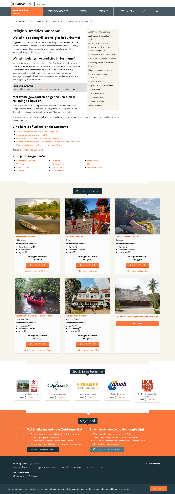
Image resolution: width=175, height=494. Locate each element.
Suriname (40, 21)
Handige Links (29, 467)
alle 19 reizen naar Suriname (30, 149)
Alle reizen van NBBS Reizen (37, 271)
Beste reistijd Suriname (98, 43)
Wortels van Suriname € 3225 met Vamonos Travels (39, 145)
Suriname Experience (25, 236)
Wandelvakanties (94, 167)
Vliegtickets (21, 164)
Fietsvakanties (58, 170)
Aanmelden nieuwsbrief (43, 449)
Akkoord (158, 488)
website (32, 397)
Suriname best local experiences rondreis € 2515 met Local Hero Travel (48, 141)
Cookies (100, 467)
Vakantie (20, 170)
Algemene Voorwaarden (46, 467)
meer (22, 397)
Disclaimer (90, 467)
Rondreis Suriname (74, 236)
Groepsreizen (58, 164)
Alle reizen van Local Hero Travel (37, 350)
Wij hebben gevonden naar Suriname (137, 316)
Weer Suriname (95, 105)
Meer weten (124, 489)
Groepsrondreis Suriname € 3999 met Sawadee (37, 138)
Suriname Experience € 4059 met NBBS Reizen (37, 131)
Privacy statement (76, 467)
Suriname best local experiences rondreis (34, 315)
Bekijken (137, 323)
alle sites (41, 3)
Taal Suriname (94, 89)
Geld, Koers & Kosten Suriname (102, 58)
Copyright (62, 467)
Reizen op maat (23, 167)
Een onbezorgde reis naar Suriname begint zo (99, 49)
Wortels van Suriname (76, 315)
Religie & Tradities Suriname (78, 21)
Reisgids (56, 21)
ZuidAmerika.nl (21, 21)
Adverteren (17, 467)
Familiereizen (93, 160)
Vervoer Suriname (96, 101)
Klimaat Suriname (96, 81)
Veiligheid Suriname (97, 97)
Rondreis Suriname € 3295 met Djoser (33, 134)
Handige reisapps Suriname (100, 69)
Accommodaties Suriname (99, 31)
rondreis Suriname (46, 89)
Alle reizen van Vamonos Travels (87, 350)
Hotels (90, 164)
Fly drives (56, 160)
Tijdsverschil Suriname (98, 93)
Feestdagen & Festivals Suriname (102, 54)
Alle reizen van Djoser (87, 271)
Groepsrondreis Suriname (127, 236)
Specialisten (57, 167)
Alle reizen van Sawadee (137, 271)
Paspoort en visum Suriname (100, 85)
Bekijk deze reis (37, 264)
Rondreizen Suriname (25, 160)
